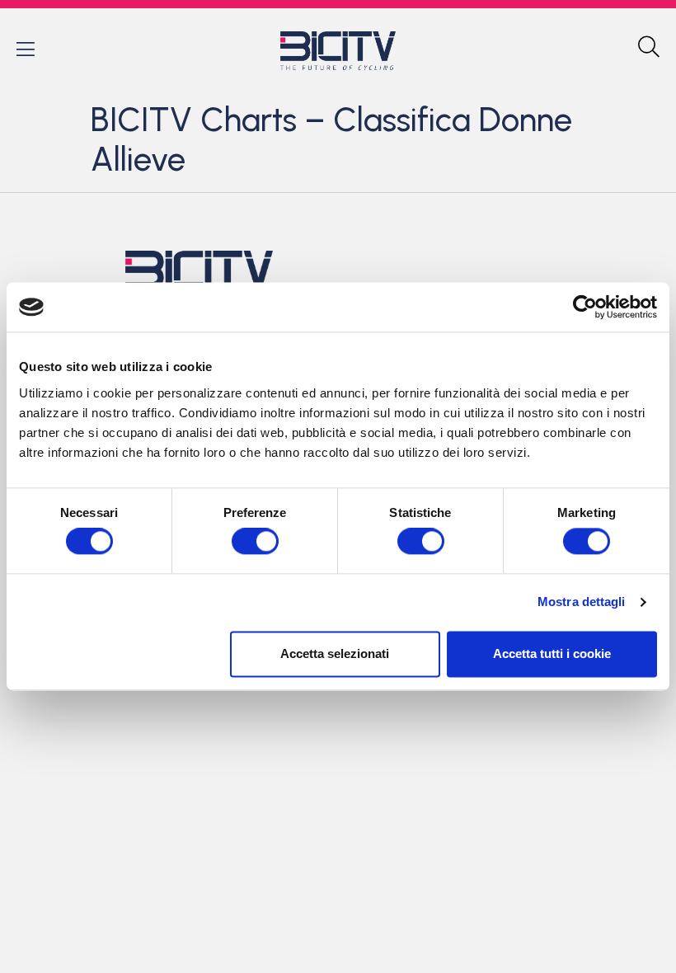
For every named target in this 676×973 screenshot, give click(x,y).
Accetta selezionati (334, 653)
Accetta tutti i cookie (552, 653)
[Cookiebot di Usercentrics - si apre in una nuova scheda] (585, 306)
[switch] (255, 542)
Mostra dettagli (582, 602)
